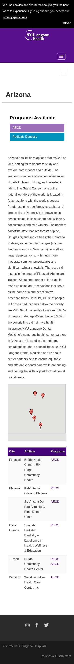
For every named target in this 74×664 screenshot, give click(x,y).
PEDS (55, 488)
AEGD (17, 127)
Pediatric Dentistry (25, 136)
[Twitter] (46, 626)
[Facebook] (36, 626)
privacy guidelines (15, 17)
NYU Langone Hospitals (29, 646)
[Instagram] (27, 626)
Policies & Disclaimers (56, 656)
